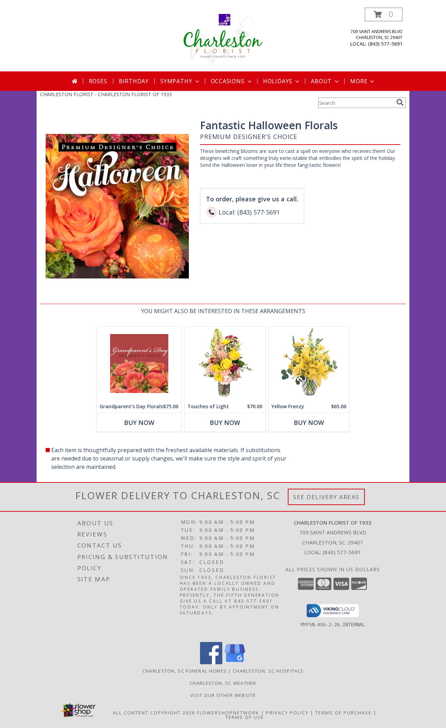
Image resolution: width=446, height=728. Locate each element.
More (358, 81)
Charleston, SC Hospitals (268, 671)
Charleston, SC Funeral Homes (185, 671)
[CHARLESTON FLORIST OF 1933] (223, 39)
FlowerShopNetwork (228, 713)
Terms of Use (244, 717)
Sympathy (176, 81)
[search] (400, 102)
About (321, 81)
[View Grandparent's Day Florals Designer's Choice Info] (139, 363)
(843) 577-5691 (385, 43)
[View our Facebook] (211, 662)
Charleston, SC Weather (223, 683)
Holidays (277, 81)
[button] (383, 14)
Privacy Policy (287, 713)
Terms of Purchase (343, 713)
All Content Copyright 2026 (154, 713)
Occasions (228, 81)
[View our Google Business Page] (235, 662)
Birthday (134, 81)
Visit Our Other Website (223, 695)
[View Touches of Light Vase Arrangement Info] (225, 363)
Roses (98, 81)
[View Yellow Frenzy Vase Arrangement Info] (309, 363)
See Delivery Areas (326, 497)
